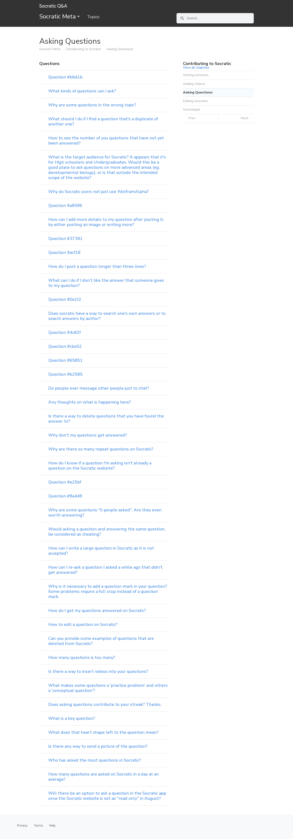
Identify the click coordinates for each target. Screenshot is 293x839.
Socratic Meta (58, 16)
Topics (93, 17)
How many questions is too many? (81, 657)
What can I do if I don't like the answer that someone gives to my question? (106, 282)
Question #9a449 (65, 496)
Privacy (22, 825)
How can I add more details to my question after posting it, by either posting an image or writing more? (106, 222)
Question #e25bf (64, 482)
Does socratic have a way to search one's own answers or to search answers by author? (107, 315)
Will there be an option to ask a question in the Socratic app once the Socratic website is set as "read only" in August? (107, 795)
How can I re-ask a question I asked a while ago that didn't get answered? (105, 569)
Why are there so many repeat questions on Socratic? (100, 449)
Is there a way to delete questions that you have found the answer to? (106, 418)
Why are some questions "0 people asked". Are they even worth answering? (105, 512)
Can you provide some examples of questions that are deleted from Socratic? (101, 641)
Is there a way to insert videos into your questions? (98, 671)
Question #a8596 (65, 205)
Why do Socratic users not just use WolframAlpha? (98, 191)
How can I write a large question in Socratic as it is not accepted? (101, 550)
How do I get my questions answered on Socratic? (97, 610)
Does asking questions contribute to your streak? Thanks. (105, 704)
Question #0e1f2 (64, 299)
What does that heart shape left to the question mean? (103, 732)
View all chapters (196, 67)
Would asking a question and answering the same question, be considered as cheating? (106, 531)
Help (52, 825)
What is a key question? (71, 718)
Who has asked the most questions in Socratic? (94, 760)
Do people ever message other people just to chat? (98, 388)
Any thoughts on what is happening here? (89, 402)
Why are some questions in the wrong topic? (92, 105)
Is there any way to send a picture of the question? (98, 746)
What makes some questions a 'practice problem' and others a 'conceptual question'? (108, 687)
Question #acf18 (64, 252)
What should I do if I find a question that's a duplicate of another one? (103, 121)
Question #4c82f (64, 332)
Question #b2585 (65, 374)
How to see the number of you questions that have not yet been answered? (106, 140)
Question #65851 (65, 360)
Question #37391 (65, 238)
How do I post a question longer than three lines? (97, 266)
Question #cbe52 (65, 346)
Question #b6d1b (65, 77)
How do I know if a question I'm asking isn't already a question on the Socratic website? (99, 465)
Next (245, 118)
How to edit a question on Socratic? (83, 624)
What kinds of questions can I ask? (82, 91)
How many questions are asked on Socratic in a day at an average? (103, 776)
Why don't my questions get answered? (87, 435)
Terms (38, 825)
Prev (191, 118)
